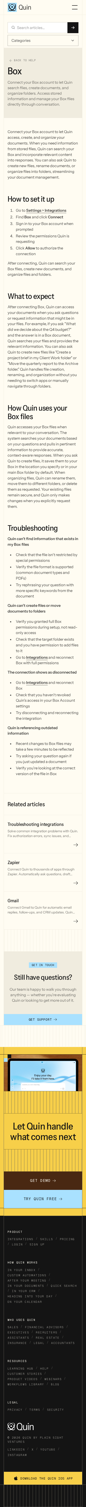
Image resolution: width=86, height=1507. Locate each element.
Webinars (53, 1379)
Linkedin (16, 1449)
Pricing (67, 1239)
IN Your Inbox (22, 1270)
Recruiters (46, 1332)
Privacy (15, 1410)
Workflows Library (26, 1384)
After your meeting (27, 1280)
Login (17, 1244)
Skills (46, 1239)
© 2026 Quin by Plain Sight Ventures (36, 1440)
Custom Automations (27, 1275)
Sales (13, 1327)
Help (44, 1368)
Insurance (17, 1343)
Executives (18, 1332)
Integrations (20, 1239)
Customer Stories (25, 1374)
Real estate (47, 1338)
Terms (34, 1410)
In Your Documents (26, 1286)
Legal (39, 1343)
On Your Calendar (25, 1302)
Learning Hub (20, 1368)
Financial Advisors (44, 1327)
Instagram (17, 1455)
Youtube (47, 1449)
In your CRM (24, 1291)
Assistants (18, 1338)
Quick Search (64, 1286)
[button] (73, 7)
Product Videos (23, 1379)
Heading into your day (30, 1296)
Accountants (63, 1343)
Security (55, 1410)
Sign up (37, 1244)
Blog (55, 1384)
